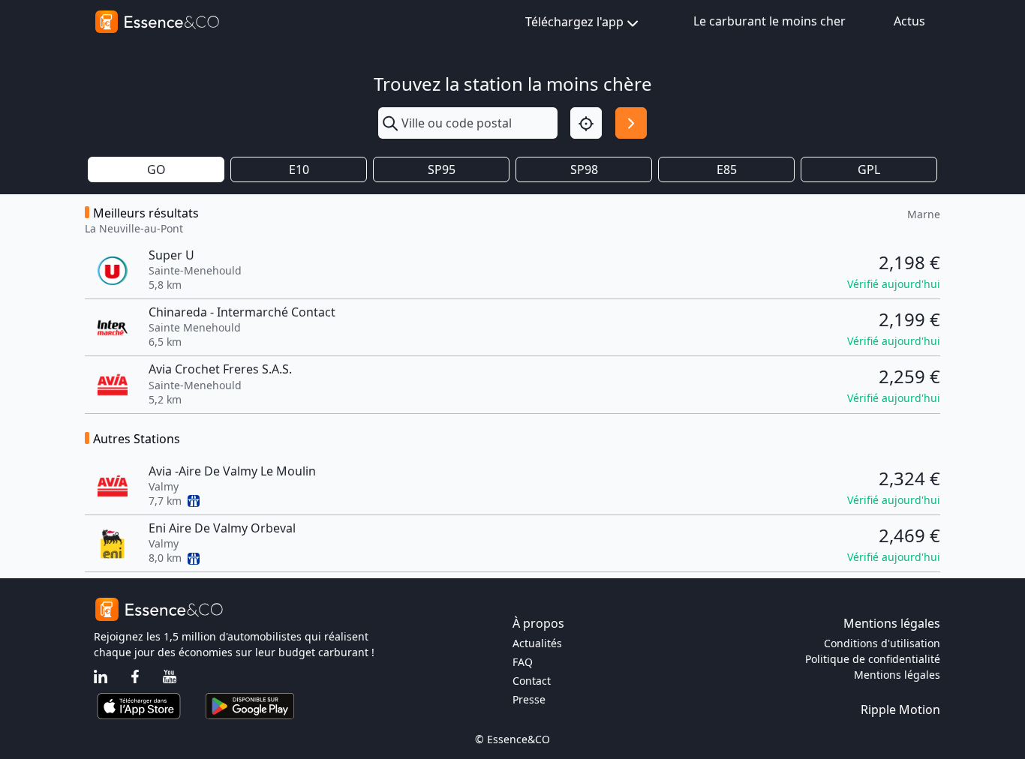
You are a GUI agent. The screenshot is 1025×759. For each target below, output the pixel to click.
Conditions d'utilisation (882, 643)
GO (156, 169)
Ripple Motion (900, 709)
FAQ (522, 662)
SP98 (584, 169)
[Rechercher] (631, 123)
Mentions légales (897, 675)
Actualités (537, 643)
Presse (529, 699)
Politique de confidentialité (872, 659)
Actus (909, 21)
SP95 (441, 169)
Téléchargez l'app (574, 22)
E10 (299, 169)
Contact (531, 681)
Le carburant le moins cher (769, 21)
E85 (727, 169)
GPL (869, 169)
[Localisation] (586, 123)
